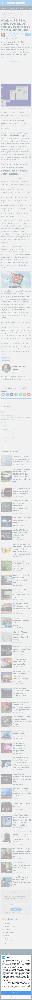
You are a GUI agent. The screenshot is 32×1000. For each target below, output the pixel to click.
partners (11, 960)
